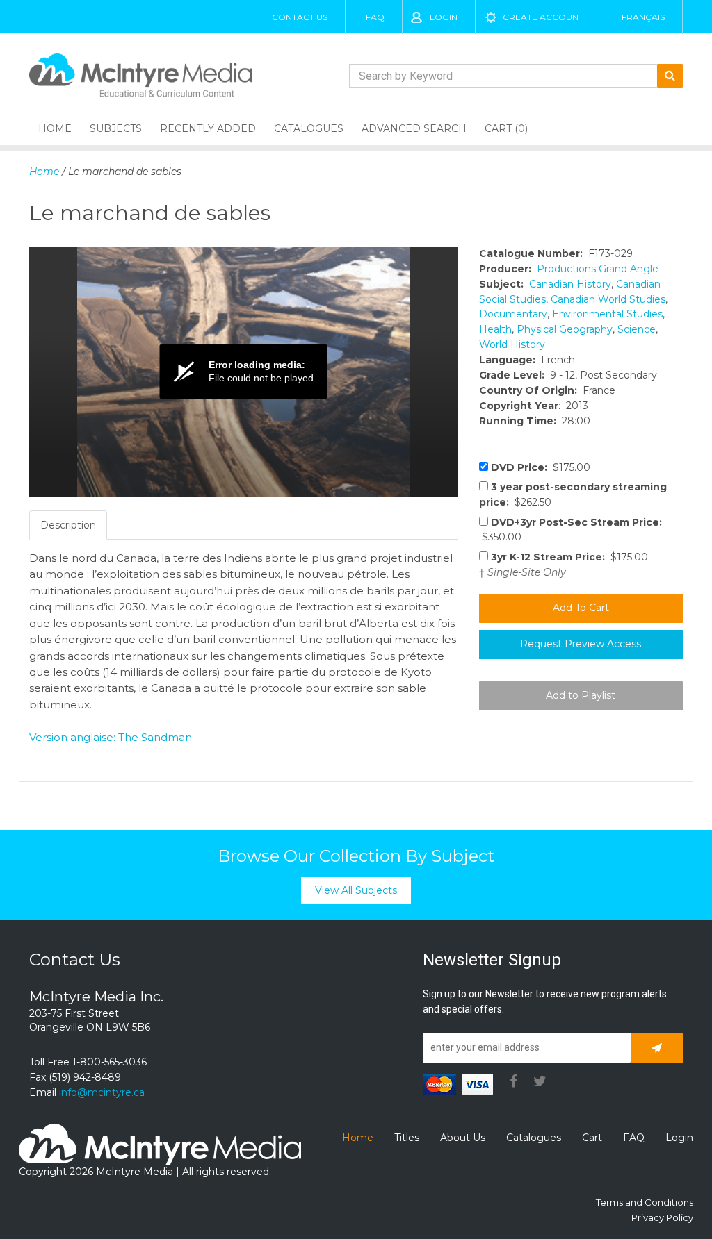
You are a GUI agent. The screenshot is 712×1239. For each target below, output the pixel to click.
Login (444, 17)
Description (68, 525)
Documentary (513, 314)
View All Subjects (356, 890)
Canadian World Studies (608, 299)
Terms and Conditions (644, 1202)
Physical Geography (565, 329)
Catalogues (308, 128)
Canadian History (570, 284)
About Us (462, 1137)
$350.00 (570, 530)
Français (643, 17)
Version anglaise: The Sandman (110, 737)
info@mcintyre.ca (102, 1092)
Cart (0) (506, 128)
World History (512, 344)
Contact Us (299, 17)
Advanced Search (414, 128)
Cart (592, 1137)
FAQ (375, 17)
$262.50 (573, 494)
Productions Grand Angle (597, 269)
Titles (406, 1137)
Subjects (116, 128)
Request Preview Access (580, 644)
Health (495, 329)
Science (636, 329)
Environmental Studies (607, 314)
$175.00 (540, 467)
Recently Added (208, 128)
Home (55, 128)
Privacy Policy (662, 1217)
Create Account (543, 17)
